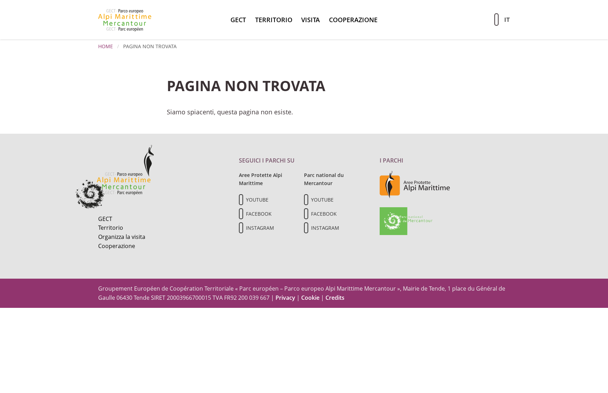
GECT (238, 19)
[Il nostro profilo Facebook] (241, 213)
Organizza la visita (121, 237)
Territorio (273, 19)
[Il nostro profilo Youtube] (241, 199)
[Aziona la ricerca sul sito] (496, 19)
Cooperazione (353, 19)
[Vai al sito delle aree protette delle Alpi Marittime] (415, 184)
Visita (310, 19)
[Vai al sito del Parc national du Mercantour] (406, 220)
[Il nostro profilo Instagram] (241, 227)
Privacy (285, 298)
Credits (334, 298)
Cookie (310, 298)
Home (105, 46)
